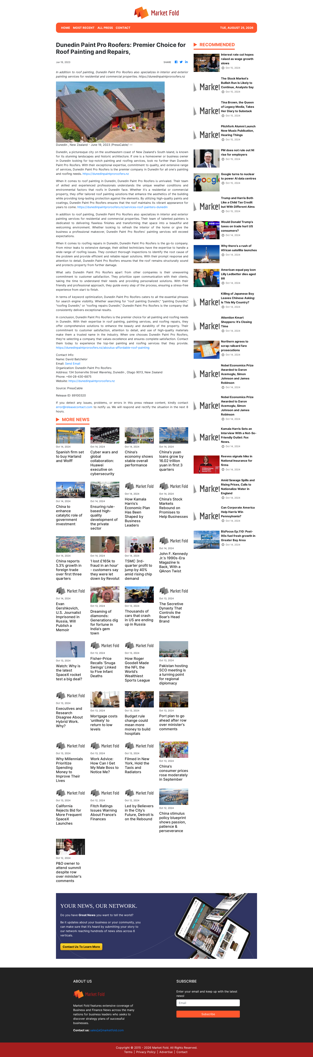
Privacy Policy (146, 1052)
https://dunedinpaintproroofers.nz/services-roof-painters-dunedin (122, 207)
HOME (65, 28)
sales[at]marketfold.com (107, 1030)
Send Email (72, 363)
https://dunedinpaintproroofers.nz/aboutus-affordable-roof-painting (102, 347)
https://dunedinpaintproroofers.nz (106, 174)
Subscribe (208, 1014)
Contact (181, 1052)
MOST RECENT (84, 28)
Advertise (166, 1052)
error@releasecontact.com (74, 407)
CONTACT (123, 28)
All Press (105, 28)
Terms (128, 1052)
